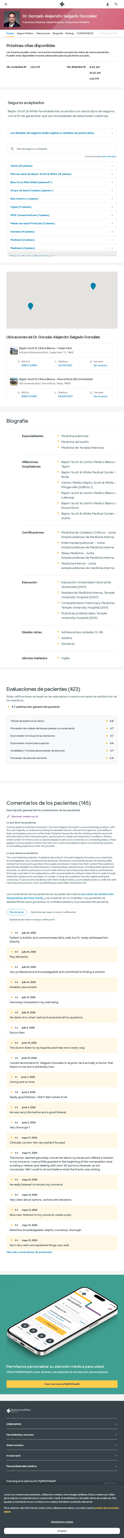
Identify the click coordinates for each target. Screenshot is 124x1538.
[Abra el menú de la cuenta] (108, 4)
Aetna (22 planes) (21, 165)
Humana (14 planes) (22, 231)
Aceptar (62, 1530)
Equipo (10, 33)
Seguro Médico (25, 33)
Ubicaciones (43, 33)
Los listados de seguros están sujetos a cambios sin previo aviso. (52, 133)
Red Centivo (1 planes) (24, 198)
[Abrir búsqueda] (116, 4)
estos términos (109, 156)
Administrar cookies (62, 1521)
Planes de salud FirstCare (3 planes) (32, 223)
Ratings (70, 33)
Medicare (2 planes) (22, 248)
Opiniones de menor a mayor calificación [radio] (32, 919)
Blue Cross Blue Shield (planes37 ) (31, 182)
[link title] (62, 4)
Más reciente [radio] (16, 912)
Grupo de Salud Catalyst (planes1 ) (31, 190)
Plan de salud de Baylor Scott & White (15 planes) (40, 174)
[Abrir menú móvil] (6, 4)
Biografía (58, 33)
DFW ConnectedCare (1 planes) (29, 215)
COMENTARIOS (85, 33)
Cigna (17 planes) (20, 207)
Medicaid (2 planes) (22, 239)
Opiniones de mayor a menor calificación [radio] (53, 912)
